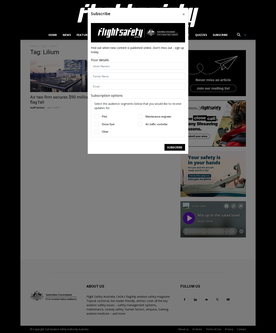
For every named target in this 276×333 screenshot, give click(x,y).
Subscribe (174, 147)
